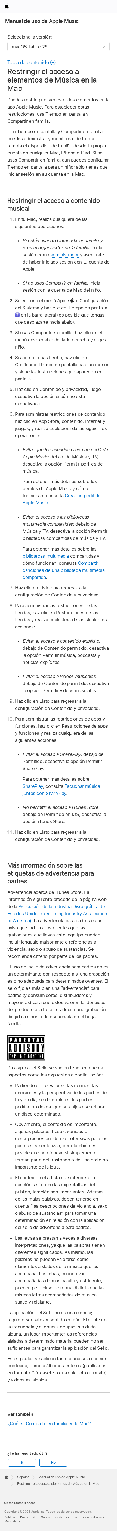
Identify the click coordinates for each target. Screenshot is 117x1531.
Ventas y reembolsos (89, 1517)
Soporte (23, 1477)
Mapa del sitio (14, 1521)
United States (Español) (21, 1503)
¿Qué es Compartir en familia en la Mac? (49, 1423)
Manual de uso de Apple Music (42, 21)
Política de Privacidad (19, 1517)
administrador (65, 254)
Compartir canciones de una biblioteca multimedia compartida (63, 570)
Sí (22, 1463)
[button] (31, 62)
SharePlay (33, 786)
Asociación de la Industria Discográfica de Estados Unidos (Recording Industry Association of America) (57, 913)
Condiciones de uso (55, 1517)
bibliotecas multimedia (46, 556)
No (53, 1463)
